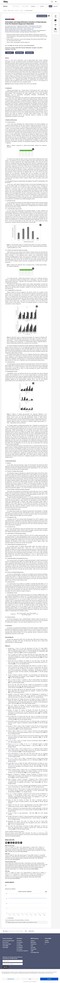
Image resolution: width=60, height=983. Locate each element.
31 (37, 492)
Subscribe (5, 967)
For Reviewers (20, 942)
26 (17, 444)
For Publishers (20, 947)
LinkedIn (46, 940)
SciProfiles (33, 947)
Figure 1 (31, 213)
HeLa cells (26, 83)
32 (29, 495)
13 (16, 140)
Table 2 (8, 252)
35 (30, 520)
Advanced (55, 6)
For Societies (19, 949)
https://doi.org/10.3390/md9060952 (26, 45)
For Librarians (20, 945)
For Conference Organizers (22, 950)
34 (21, 513)
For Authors (19, 940)
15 (26, 170)
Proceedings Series (35, 952)
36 (39, 583)
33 (9, 500)
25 (26, 441)
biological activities (19, 83)
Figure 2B (11, 365)
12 (32, 138)
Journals (5, 10)
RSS (26, 931)
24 (36, 285)
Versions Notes (29, 52)
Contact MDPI (5, 945)
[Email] (6, 843)
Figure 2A (18, 303)
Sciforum (33, 940)
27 (23, 450)
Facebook (47, 942)
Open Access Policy (7, 944)
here (28, 920)
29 (24, 454)
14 (31, 140)
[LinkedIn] (11, 843)
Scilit (32, 945)
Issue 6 (21, 10)
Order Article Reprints (41, 16)
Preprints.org (33, 944)
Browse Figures (19, 52)
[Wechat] (16, 843)
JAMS (32, 950)
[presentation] (24, 614)
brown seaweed (32, 83)
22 (11, 204)
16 (27, 170)
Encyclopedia (33, 949)
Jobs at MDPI (5, 947)
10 (19, 135)
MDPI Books (33, 942)
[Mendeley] (21, 843)
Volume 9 (17, 10)
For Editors (19, 944)
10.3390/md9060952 (28, 10)
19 (9, 204)
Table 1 (8, 128)
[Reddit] (19, 843)
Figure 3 (35, 374)
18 (22, 194)
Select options (6, 961)
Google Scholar (32, 652)
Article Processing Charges (8, 940)
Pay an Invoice (6, 942)
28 (24, 450)
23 (34, 222)
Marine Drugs (11, 10)
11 (20, 138)
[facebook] (14, 843)
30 (34, 491)
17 (41, 191)
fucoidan (12, 83)
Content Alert (31, 931)
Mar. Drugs (5, 931)
